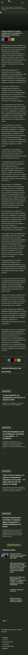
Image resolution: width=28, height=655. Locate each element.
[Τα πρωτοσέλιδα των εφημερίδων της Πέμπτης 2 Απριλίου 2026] (14, 384)
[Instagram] (5, 616)
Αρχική (3, 7)
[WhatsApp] (12, 39)
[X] (6, 39)
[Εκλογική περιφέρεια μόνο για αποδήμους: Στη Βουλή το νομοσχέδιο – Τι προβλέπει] (14, 420)
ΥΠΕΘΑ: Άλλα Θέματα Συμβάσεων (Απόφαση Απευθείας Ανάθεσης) (16, 600)
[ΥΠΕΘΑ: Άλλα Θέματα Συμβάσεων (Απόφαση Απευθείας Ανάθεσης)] (5, 600)
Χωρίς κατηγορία (9, 7)
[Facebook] (2, 39)
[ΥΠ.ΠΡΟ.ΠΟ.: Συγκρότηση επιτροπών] (5, 591)
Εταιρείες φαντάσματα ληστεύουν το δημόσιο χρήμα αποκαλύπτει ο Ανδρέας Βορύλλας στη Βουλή (12, 522)
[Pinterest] (9, 39)
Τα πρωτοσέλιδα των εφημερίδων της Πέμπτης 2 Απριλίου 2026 (14, 397)
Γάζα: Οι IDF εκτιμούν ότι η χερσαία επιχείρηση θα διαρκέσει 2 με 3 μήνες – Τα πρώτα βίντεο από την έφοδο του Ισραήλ (14, 479)
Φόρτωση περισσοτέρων (13, 545)
